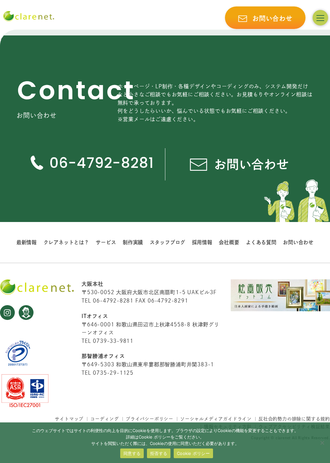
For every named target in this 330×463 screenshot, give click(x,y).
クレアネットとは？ (66, 242)
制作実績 (133, 242)
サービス (106, 242)
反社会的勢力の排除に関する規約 (294, 419)
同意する (132, 453)
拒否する (158, 453)
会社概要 (229, 242)
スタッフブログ (168, 242)
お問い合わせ (298, 242)
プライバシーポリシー (149, 419)
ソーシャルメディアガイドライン (216, 419)
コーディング (104, 419)
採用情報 (202, 242)
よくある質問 (261, 242)
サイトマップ (69, 419)
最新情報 (26, 242)
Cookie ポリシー (193, 453)
